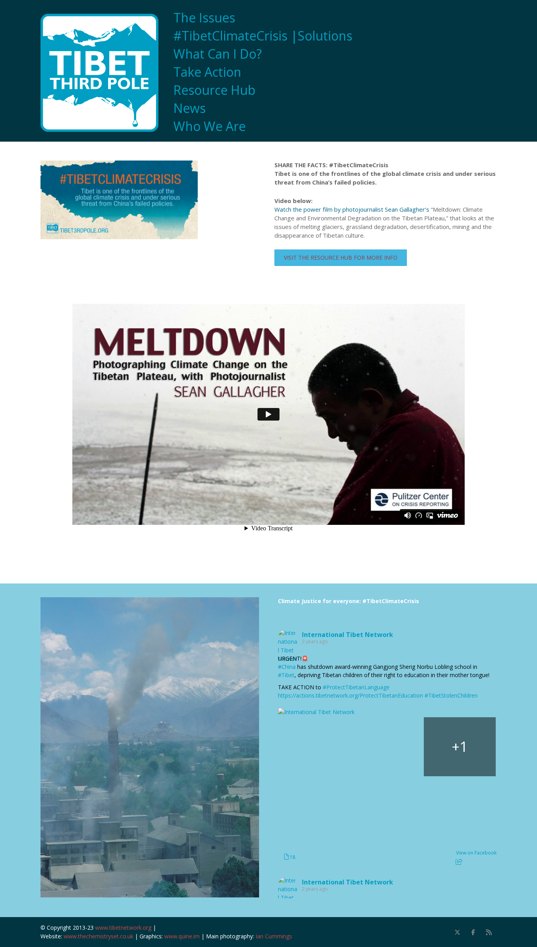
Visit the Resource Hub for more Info (340, 257)
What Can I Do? (217, 54)
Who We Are (209, 126)
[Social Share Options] (459, 861)
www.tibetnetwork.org (123, 927)
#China (287, 666)
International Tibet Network (347, 634)
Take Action (207, 72)
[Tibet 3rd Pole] (103, 73)
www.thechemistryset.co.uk (98, 936)
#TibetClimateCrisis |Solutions (262, 35)
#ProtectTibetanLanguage (356, 687)
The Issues (204, 17)
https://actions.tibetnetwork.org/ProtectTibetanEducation (350, 695)
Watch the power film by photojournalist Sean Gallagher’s (351, 209)
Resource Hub (214, 90)
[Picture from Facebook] (314, 746)
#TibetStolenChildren (451, 695)
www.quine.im (182, 936)
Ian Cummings (274, 936)
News (189, 108)
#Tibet (286, 675)
